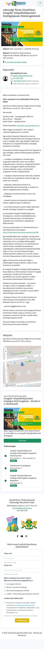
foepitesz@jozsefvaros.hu (22, 76)
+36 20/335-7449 (19, 81)
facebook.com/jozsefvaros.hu (28, 126)
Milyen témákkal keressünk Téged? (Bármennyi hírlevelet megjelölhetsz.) (18, 579)
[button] (22, 364)
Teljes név (8, 553)
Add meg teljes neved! (10, 562)
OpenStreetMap (29, 386)
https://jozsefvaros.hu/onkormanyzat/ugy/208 (20, 232)
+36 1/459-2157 (17, 78)
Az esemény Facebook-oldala (16, 62)
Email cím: (8, 565)
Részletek (22, 441)
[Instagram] (26, 536)
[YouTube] (22, 536)
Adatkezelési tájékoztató (13, 598)
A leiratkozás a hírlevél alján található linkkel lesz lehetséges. (21, 616)
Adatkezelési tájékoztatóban (26, 605)
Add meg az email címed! (11, 574)
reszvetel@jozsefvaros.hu (22, 508)
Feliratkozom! (22, 620)
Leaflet (21, 386)
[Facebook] (17, 536)
